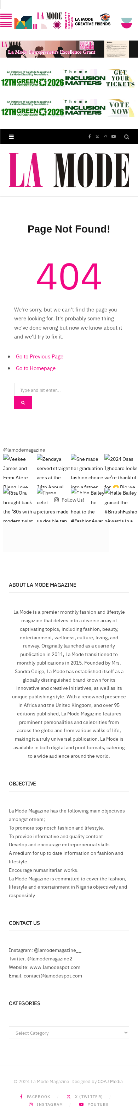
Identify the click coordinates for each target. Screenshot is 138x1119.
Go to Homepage (36, 368)
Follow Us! (72, 499)
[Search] (126, 136)
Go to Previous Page (39, 356)
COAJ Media (110, 1081)
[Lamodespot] (69, 170)
